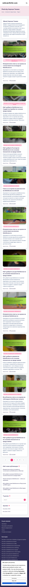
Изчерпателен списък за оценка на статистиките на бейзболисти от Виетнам (13, 470)
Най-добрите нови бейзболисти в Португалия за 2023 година (14, 484)
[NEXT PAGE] (23, 460)
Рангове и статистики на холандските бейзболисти (14, 60)
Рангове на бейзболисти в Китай (11, 185)
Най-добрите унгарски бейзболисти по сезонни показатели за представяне (12, 474)
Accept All (14, 583)
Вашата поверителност (7, 527)
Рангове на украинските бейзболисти (12, 353)
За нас (3, 530)
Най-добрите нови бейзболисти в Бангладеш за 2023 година (14, 488)
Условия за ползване (6, 532)
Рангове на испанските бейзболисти (12, 311)
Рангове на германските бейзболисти (10, 555)
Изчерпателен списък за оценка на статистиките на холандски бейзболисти (14, 65)
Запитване (4, 523)
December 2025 (6, 508)
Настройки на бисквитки (7, 525)
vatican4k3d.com (9, 3)
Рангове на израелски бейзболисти (10, 559)
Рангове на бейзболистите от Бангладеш (11, 551)
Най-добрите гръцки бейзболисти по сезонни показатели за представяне (14, 273)
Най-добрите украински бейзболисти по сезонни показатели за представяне (12, 358)
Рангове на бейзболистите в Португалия (11, 545)
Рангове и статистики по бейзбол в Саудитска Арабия (14, 104)
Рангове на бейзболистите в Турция (10, 549)
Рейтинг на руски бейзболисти (11, 434)
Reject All (14, 580)
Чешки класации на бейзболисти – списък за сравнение (14, 479)
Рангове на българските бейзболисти (12, 145)
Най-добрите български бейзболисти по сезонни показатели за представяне (12, 150)
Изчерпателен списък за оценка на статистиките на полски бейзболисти (14, 231)
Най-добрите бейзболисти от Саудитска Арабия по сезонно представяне (13, 109)
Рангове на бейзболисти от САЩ (9, 543)
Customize (14, 578)
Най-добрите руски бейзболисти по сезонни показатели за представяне (14, 439)
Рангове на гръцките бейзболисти (11, 268)
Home (3, 11)
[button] (6, 460)
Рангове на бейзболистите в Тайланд (12, 394)
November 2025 (6, 511)
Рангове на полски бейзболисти (11, 226)
